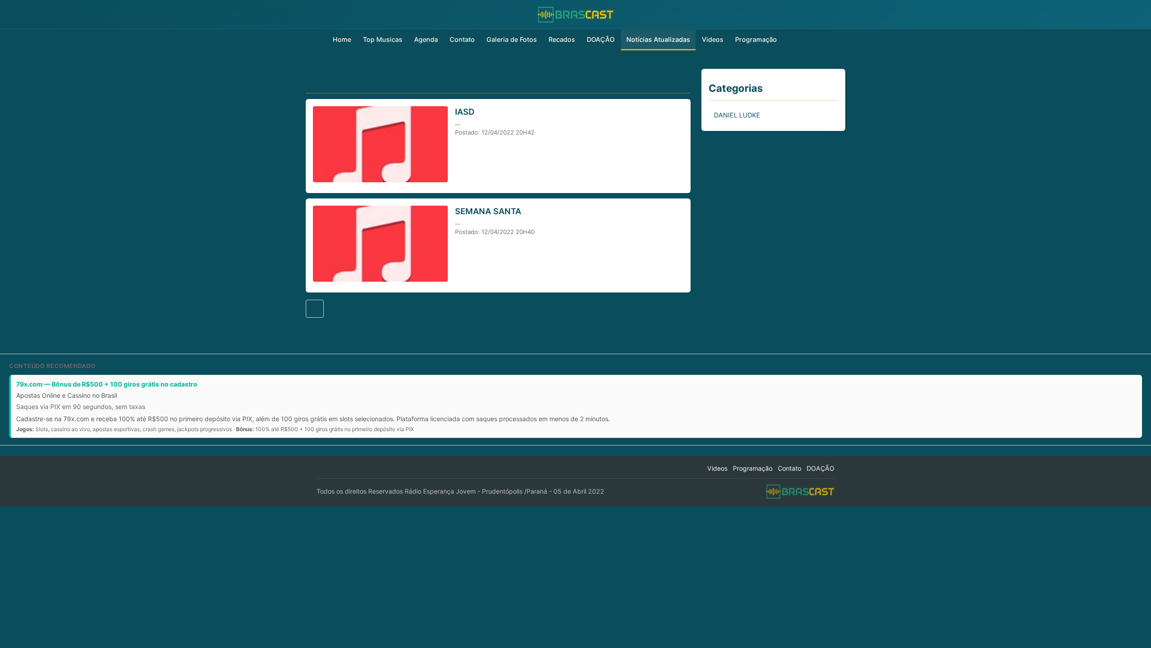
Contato (462, 39)
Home (342, 39)
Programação (756, 39)
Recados (562, 39)
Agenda (426, 39)
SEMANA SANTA (488, 211)
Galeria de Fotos (511, 39)
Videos (712, 39)
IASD (464, 112)
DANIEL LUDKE (737, 115)
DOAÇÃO (601, 39)
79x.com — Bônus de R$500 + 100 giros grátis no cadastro (106, 384)
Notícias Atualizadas (658, 39)
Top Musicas (382, 39)
